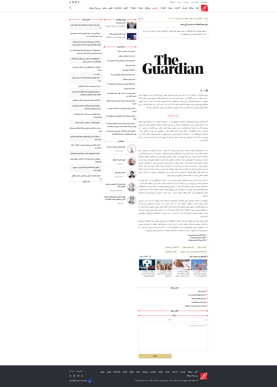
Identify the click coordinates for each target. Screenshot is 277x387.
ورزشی (104, 8)
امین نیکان (120, 203)
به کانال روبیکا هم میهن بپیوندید (197, 240)
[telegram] (207, 90)
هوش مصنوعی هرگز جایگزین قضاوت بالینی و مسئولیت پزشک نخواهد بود (114, 198)
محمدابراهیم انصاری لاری (116, 190)
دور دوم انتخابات (170, 252)
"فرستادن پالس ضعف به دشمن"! (126, 51)
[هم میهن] (204, 8)
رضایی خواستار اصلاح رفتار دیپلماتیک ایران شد (123, 75)
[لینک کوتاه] (142, 18)
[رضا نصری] (131, 161)
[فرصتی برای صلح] (131, 25)
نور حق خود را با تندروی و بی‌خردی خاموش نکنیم (115, 185)
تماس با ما (186, 2)
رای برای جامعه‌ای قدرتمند (198, 298)
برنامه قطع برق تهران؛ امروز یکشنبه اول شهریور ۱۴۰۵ (121, 84)
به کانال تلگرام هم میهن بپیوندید (197, 235)
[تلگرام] (76, 2)
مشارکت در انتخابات (171, 247)
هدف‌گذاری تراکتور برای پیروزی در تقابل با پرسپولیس (86, 100)
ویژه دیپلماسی (121, 19)
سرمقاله (191, 8)
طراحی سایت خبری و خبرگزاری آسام (78, 381)
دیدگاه (155, 356)
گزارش (126, 8)
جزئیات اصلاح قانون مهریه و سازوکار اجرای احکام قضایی (84, 153)
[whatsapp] (201, 90)
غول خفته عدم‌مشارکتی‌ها (199, 302)
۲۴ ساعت (177, 8)
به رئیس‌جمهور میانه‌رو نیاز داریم (197, 295)
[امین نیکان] (131, 200)
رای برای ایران (202, 291)
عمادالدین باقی (119, 177)
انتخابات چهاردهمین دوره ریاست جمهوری (192, 252)
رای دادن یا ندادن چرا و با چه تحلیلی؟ (195, 306)
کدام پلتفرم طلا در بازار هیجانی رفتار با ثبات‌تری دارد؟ (121, 61)
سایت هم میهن (167, 380)
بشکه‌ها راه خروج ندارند (128, 70)
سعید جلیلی (200, 247)
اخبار (197, 8)
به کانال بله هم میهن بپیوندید (198, 238)
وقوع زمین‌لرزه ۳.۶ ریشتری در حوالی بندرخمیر (87, 123)
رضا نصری (120, 164)
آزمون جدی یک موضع (129, 79)
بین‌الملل (148, 8)
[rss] (78, 2)
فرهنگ (133, 8)
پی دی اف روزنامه (95, 8)
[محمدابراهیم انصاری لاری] (131, 187)
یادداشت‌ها (118, 8)
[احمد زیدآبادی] (131, 149)
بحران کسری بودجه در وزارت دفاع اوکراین (89, 86)
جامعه (141, 8)
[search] (70, 7)
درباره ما (179, 2)
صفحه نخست (194, 2)
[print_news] (139, 19)
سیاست (170, 8)
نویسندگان (173, 2)
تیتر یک (184, 8)
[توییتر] (70, 2)
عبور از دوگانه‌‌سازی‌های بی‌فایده (117, 34)
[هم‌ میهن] (203, 376)
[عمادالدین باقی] (131, 174)
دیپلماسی (155, 8)
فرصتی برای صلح (121, 23)
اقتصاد (163, 8)
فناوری (111, 8)
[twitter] (204, 90)
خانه (206, 18)
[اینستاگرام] (73, 2)
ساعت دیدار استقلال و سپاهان (127, 56)
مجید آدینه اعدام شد (129, 89)
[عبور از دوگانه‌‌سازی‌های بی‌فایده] (131, 36)
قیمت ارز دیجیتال (173, 115)
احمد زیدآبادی (119, 151)
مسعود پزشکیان (187, 247)
